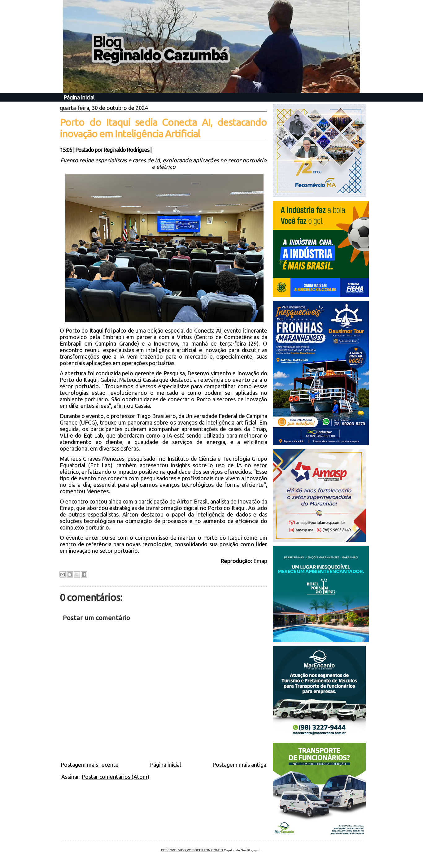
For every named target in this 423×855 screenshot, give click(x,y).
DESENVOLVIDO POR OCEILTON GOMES (192, 850)
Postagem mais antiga (239, 764)
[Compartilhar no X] (77, 574)
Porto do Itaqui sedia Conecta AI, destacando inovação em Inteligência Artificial (163, 127)
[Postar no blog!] (70, 574)
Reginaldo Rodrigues (126, 149)
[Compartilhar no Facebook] (84, 574)
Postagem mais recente (90, 764)
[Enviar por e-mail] (62, 574)
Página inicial (79, 97)
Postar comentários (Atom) (115, 777)
